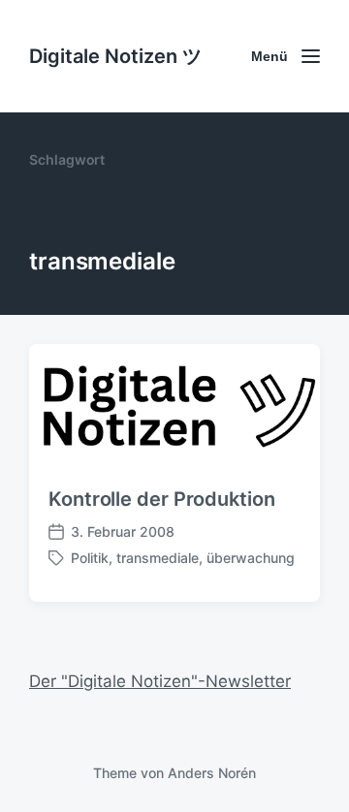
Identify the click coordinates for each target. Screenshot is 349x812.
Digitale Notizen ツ (115, 56)
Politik (90, 557)
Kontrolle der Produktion (161, 499)
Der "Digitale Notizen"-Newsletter (160, 681)
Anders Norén (212, 773)
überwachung (250, 557)
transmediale (157, 557)
